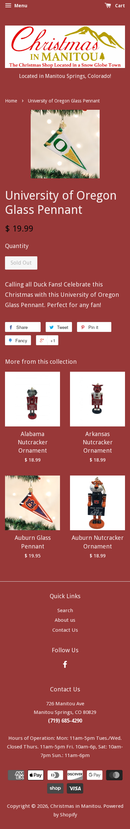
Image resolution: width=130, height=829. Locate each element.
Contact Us (65, 630)
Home (11, 100)
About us (65, 620)
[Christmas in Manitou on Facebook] (65, 666)
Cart (119, 5)
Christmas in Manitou (75, 806)
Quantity (17, 245)
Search (65, 610)
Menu (20, 5)
